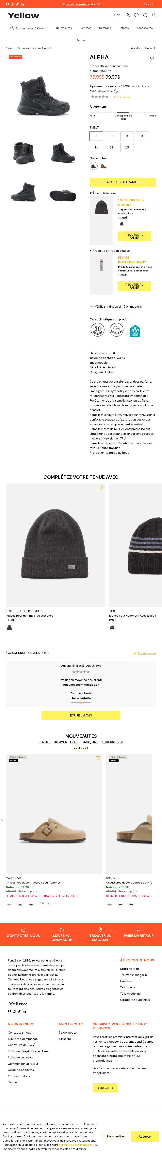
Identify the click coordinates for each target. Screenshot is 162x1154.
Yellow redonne (130, 994)
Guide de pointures (21, 1070)
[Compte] (127, 15)
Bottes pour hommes (29, 48)
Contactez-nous (19, 1033)
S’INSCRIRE (105, 1087)
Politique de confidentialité (76, 1144)
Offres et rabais (19, 1076)
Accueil (10, 48)
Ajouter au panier (123, 182)
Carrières (126, 981)
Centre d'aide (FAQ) (21, 1045)
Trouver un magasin (133, 975)
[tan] (103, 166)
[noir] (94, 166)
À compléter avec (105, 193)
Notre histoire (129, 969)
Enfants (124, 28)
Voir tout (81, 747)
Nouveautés (64, 28)
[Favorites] (136, 15)
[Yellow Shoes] (23, 15)
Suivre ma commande (23, 1039)
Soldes (81, 40)
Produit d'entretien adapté (111, 251)
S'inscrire (65, 1039)
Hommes (105, 28)
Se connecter (68, 1033)
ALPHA (48, 48)
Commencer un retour (23, 1064)
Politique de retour (20, 1057)
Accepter (145, 1137)
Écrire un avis (122, 97)
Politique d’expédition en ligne (28, 1051)
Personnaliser (116, 1136)
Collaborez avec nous (135, 1000)
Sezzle (12, 1082)
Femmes (85, 28)
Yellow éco (127, 987)
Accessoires (145, 28)
